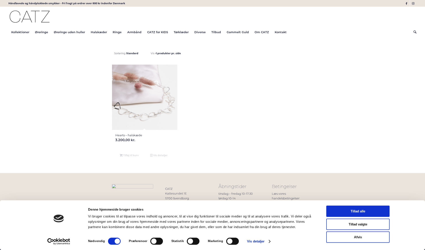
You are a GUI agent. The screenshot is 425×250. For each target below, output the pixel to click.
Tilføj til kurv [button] (131, 155)
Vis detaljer (256, 241)
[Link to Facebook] (406, 3)
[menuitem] (20, 32)
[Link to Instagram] (413, 3)
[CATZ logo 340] (29, 16)
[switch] (156, 241)
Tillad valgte (358, 224)
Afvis (358, 237)
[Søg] (413, 32)
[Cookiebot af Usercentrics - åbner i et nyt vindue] (58, 241)
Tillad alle (358, 211)
